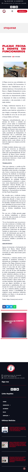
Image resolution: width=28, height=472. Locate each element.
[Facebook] (11, 7)
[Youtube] (17, 7)
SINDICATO (6, 405)
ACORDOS (5, 408)
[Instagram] (14, 7)
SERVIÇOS (5, 415)
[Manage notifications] (24, 468)
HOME (4, 401)
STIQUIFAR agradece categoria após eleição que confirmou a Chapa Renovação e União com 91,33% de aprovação (17, 429)
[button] (12, 11)
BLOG (4, 412)
